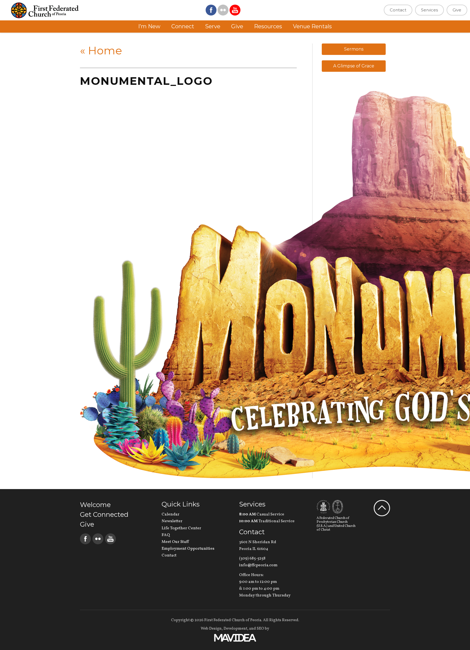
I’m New (149, 26)
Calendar (171, 514)
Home (101, 50)
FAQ (166, 535)
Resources (268, 26)
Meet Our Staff (175, 542)
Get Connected (104, 514)
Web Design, (212, 628)
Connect (182, 26)
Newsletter (172, 521)
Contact (398, 10)
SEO (260, 628)
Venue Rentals (312, 26)
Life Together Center (181, 528)
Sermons (353, 49)
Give (457, 10)
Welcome (95, 505)
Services (429, 10)
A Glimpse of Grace (353, 66)
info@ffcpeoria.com (258, 565)
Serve (212, 26)
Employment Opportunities (188, 549)
